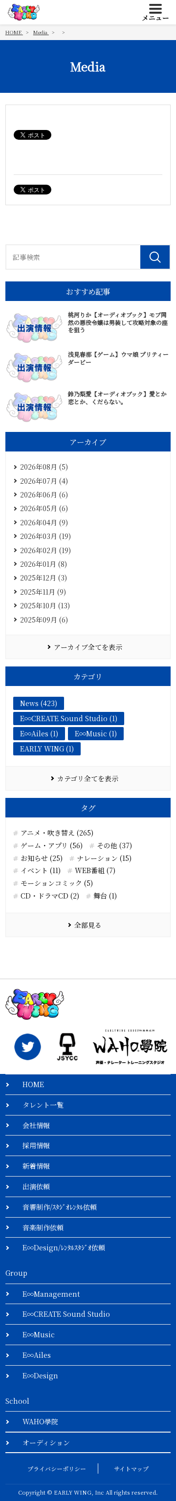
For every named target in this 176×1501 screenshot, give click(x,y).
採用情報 (36, 1145)
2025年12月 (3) (43, 577)
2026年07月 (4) (44, 481)
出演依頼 (36, 1186)
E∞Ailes (36, 1355)
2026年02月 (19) (45, 550)
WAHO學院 (40, 1421)
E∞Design (40, 1375)
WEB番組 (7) (95, 870)
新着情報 (36, 1166)
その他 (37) (114, 845)
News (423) (38, 703)
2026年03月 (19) (45, 536)
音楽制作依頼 (43, 1227)
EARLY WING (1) (47, 748)
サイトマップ (131, 1468)
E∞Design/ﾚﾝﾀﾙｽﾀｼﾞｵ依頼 (63, 1247)
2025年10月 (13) (45, 605)
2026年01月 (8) (43, 564)
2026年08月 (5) (44, 467)
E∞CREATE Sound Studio (66, 1314)
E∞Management (51, 1294)
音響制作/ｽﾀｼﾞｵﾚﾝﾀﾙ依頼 (59, 1207)
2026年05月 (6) (44, 508)
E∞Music (38, 1334)
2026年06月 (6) (44, 494)
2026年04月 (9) (44, 522)
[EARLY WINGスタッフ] (27, 1046)
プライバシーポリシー (56, 1468)
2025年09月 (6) (44, 619)
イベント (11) (41, 870)
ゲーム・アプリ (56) (52, 845)
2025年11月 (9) (43, 592)
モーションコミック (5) (57, 883)
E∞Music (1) (96, 733)
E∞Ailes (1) (39, 733)
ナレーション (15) (104, 858)
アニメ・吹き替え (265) (57, 833)
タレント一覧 (43, 1105)
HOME (33, 1084)
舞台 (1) (105, 896)
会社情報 (36, 1125)
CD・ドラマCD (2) (50, 896)
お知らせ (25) (42, 858)
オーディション (46, 1442)
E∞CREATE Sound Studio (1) (68, 718)
